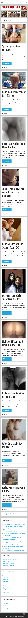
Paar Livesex (5, 561)
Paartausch (5, 581)
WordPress (12, 616)
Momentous (21, 616)
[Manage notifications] (24, 614)
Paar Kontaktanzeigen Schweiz (10, 559)
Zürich (5, 67)
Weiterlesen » (6, 63)
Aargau (5, 113)
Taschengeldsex (6, 576)
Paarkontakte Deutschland (9, 565)
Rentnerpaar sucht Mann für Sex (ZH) (14, 550)
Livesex (4, 585)
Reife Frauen (5, 587)
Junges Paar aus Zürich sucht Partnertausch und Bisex (13, 192)
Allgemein (6, 465)
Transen (4, 591)
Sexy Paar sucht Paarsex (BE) (11, 544)
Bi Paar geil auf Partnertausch (11, 531)
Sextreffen (5, 579)
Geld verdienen (6, 592)
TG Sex (4, 583)
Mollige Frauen (6, 589)
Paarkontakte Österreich (8, 563)
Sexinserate (5, 577)
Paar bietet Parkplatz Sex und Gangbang (14, 524)
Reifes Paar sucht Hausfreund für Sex (13, 526)
